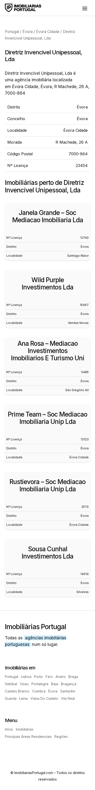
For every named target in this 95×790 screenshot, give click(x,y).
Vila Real (68, 698)
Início (9, 729)
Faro (49, 677)
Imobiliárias (24, 729)
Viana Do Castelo (44, 698)
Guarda (11, 698)
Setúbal (11, 684)
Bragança (68, 684)
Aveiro (61, 677)
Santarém (67, 691)
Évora (27, 31)
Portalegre (39, 684)
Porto (38, 677)
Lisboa (26, 677)
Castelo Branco (17, 691)
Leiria (23, 698)
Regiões (61, 737)
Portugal (12, 31)
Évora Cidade (47, 31)
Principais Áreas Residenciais (28, 737)
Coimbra (39, 691)
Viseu (24, 684)
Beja (54, 684)
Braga (73, 677)
